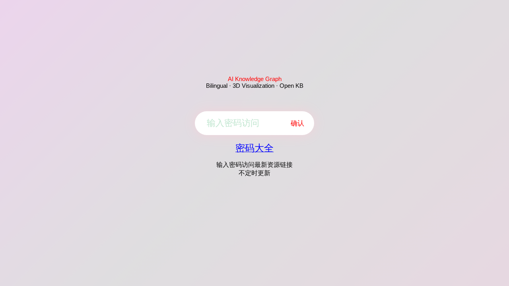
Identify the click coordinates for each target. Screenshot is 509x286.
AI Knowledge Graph (255, 78)
